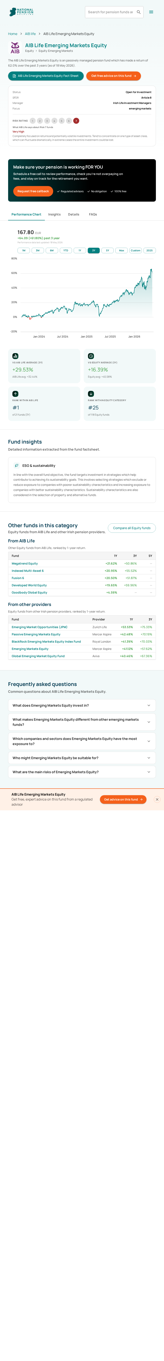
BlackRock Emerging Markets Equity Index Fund (46, 641)
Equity (29, 51)
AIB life (30, 33)
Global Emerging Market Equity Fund (38, 656)
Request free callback (33, 191)
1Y (80, 250)
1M (23, 250)
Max (121, 250)
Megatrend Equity (25, 563)
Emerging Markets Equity (30, 649)
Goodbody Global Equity (29, 592)
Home (12, 33)
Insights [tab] (54, 214)
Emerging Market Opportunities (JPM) (39, 627)
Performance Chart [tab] (26, 214)
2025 (149, 250)
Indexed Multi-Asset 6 (28, 571)
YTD (65, 250)
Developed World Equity (29, 585)
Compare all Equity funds (132, 528)
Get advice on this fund (121, 799)
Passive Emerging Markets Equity (36, 634)
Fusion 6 (18, 578)
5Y (107, 250)
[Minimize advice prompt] (157, 799)
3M (38, 250)
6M (52, 250)
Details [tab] (73, 214)
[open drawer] (151, 12)
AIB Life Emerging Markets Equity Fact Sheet (48, 76)
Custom (135, 250)
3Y (93, 250)
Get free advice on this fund (111, 76)
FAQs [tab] (93, 214)
